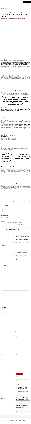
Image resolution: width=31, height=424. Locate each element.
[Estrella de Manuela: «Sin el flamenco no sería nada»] (15, 298)
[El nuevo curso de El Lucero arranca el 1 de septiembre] (16, 380)
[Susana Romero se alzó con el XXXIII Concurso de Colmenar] (14, 260)
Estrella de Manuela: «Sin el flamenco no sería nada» (9, 307)
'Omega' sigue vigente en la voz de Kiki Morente (21, 252)
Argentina (3, 211)
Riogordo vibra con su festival (6, 260)
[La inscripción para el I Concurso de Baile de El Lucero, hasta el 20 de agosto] (15, 275)
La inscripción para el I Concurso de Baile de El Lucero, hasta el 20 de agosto (13, 284)
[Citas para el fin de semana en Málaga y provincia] (7, 239)
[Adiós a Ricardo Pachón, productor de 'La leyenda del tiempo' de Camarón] (14, 237)
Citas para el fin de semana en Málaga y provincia (12, 229)
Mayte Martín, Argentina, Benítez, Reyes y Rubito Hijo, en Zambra (3, 222)
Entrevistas (19, 18)
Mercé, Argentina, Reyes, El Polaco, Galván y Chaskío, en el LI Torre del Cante (20, 223)
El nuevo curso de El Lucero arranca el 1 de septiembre (22, 399)
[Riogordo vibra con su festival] (7, 256)
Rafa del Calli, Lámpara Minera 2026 (20, 407)
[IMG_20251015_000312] (23, 336)
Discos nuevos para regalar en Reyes (15, 223)
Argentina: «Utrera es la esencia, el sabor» (9, 222)
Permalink (23, 18)
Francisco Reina (11, 18)
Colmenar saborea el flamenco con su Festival (21, 255)
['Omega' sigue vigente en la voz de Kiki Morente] (14, 253)
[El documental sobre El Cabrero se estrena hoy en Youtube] (15, 322)
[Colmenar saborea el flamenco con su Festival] (14, 256)
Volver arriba (3, 416)
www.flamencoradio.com (11, 75)
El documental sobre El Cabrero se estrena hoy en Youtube (10, 331)
